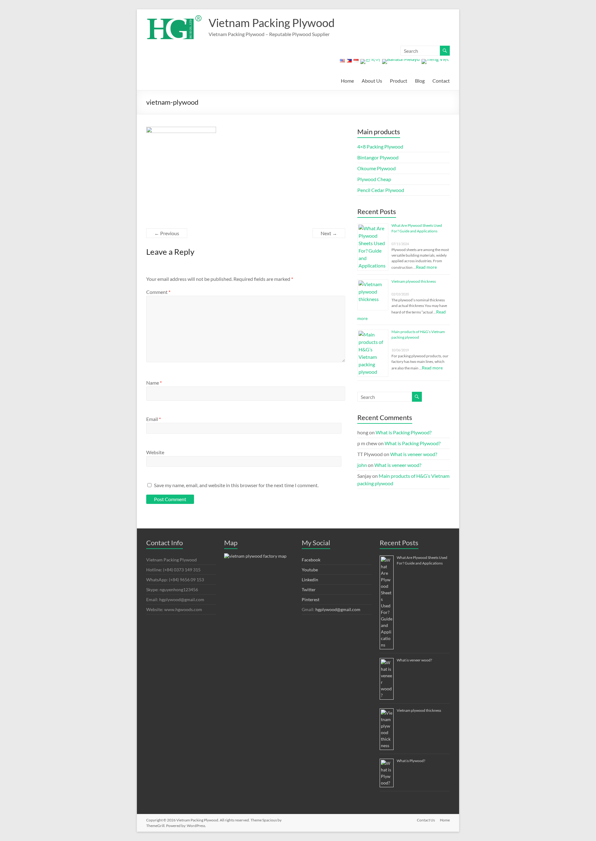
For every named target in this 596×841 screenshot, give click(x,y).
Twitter (309, 589)
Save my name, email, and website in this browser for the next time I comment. (236, 485)
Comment (158, 292)
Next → (329, 233)
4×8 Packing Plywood (380, 146)
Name (154, 383)
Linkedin (310, 579)
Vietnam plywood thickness (413, 281)
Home (347, 81)
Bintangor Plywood (378, 157)
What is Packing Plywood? (403, 432)
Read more (426, 267)
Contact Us (426, 820)
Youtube (310, 569)
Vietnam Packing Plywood (272, 23)
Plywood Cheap (374, 179)
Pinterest (310, 599)
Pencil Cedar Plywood (380, 190)
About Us (372, 81)
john (362, 465)
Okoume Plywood (376, 168)
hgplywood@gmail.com (337, 609)
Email (153, 419)
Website (155, 452)
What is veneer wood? (413, 454)
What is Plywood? (411, 760)
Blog (420, 81)
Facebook (311, 559)
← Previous (166, 233)
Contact (441, 81)
